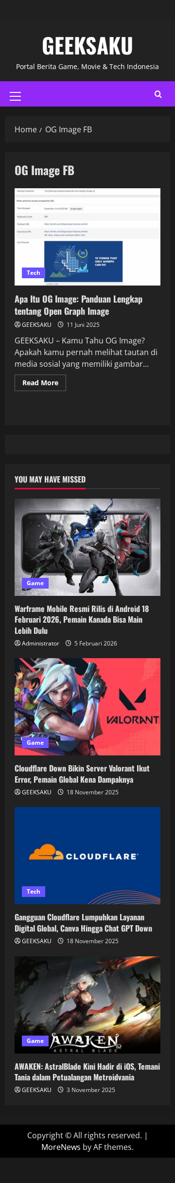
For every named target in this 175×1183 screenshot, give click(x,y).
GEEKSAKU (87, 45)
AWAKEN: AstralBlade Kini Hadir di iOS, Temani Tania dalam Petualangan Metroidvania (87, 1071)
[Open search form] (158, 94)
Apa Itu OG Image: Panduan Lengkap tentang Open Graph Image (87, 237)
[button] (15, 96)
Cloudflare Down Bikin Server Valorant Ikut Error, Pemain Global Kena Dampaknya (82, 773)
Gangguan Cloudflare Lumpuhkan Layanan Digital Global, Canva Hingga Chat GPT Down (83, 922)
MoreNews (61, 1147)
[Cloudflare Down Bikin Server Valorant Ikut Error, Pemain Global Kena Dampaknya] (87, 706)
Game (35, 583)
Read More (44, 381)
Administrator (40, 643)
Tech (33, 273)
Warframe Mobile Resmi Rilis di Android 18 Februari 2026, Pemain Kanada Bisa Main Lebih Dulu (82, 619)
